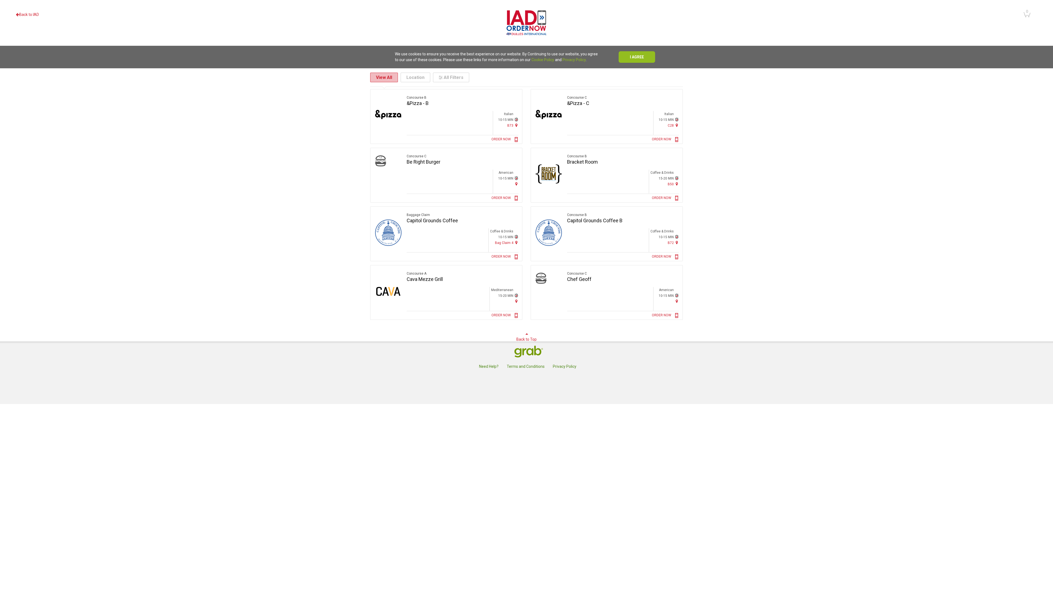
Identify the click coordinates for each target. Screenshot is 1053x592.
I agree (637, 57)
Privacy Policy (574, 60)
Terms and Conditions (526, 366)
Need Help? (489, 366)
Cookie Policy (542, 60)
